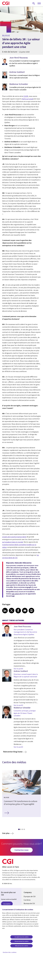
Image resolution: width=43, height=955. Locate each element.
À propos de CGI (30, 896)
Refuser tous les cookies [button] (21, 946)
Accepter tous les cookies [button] (21, 937)
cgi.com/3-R (16, 594)
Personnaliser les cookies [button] (21, 941)
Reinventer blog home (12, 751)
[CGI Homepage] (5, 3)
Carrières (27, 900)
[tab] (18, 830)
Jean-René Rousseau (18, 57)
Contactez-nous (21, 850)
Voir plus (5, 833)
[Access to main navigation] (39, 3)
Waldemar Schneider (18, 84)
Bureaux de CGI (29, 903)
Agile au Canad (27, 99)
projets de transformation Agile (14, 537)
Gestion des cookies (9, 952)
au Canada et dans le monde (12, 542)
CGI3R (25, 96)
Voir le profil (18, 669)
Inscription (6, 904)
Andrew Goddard (17, 72)
